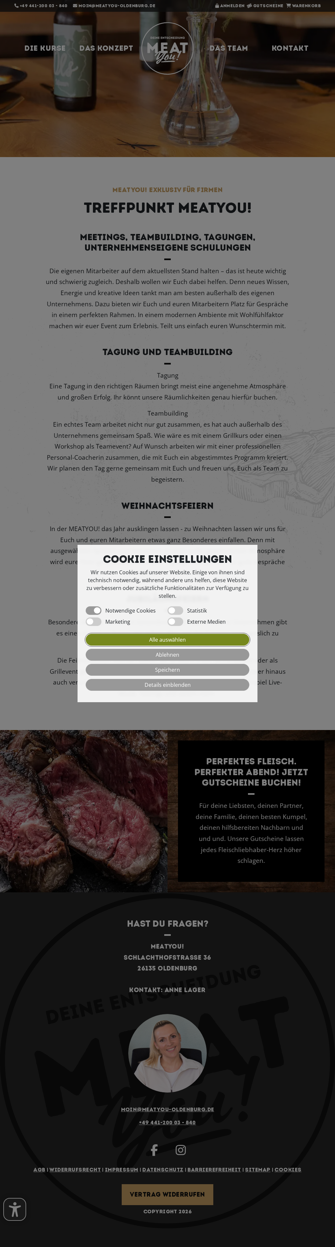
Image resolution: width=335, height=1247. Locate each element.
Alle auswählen (167, 639)
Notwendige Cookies (130, 610)
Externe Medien (206, 621)
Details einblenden (168, 684)
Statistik (197, 610)
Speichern (167, 669)
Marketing (117, 621)
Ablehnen (167, 654)
